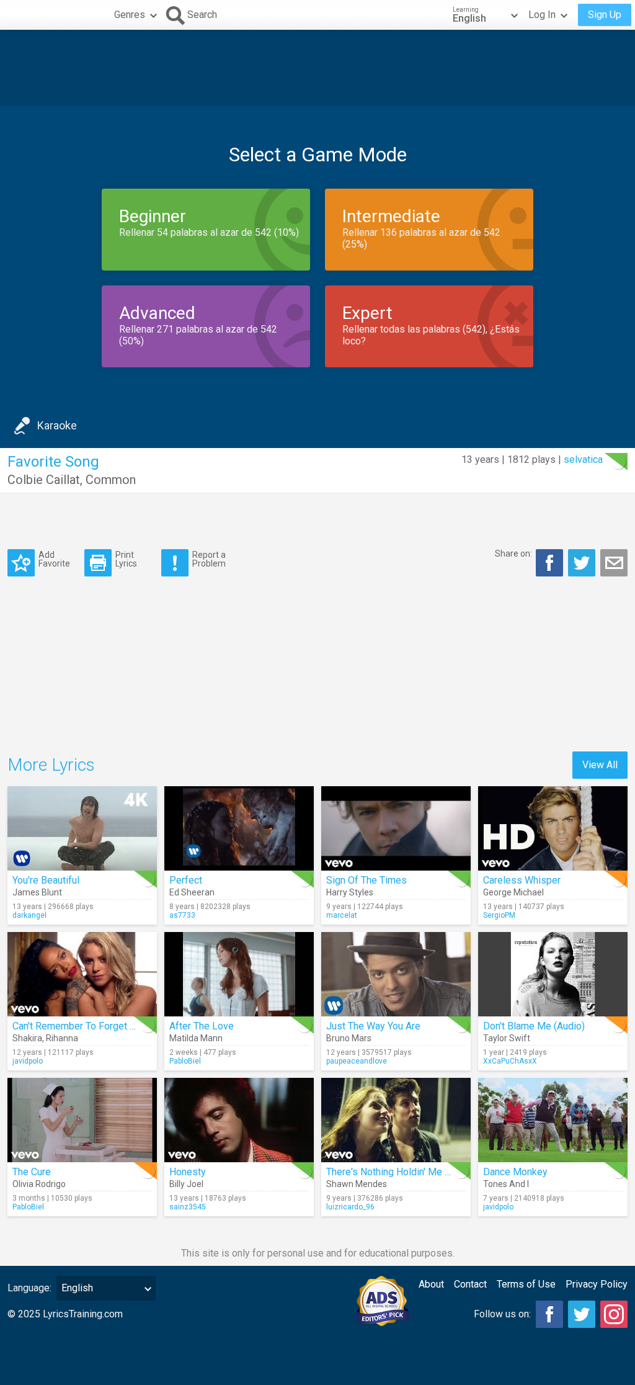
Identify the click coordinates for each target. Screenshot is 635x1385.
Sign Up (604, 14)
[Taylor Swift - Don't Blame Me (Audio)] (553, 974)
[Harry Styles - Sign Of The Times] (396, 828)
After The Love (201, 1026)
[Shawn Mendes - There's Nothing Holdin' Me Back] (396, 1120)
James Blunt (37, 892)
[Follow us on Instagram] (614, 1314)
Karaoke (57, 425)
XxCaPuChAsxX (510, 1061)
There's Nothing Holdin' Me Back (396, 1172)
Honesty (187, 1172)
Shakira (27, 1038)
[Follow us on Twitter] (581, 1314)
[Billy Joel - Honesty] (239, 1120)
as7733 (182, 915)
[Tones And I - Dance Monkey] (553, 1120)
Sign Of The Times (366, 880)
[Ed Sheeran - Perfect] (239, 828)
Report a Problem (209, 559)
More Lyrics (51, 765)
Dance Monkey (515, 1172)
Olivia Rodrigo (39, 1184)
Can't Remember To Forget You (78, 1026)
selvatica (583, 459)
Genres (129, 14)
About (431, 1284)
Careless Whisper (522, 880)
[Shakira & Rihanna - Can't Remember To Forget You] (82, 974)
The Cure (31, 1172)
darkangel (29, 915)
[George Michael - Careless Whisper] (553, 828)
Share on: (513, 553)
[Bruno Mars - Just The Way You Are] (396, 974)
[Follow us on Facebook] (549, 1314)
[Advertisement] (317, 68)
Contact (470, 1284)
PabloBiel (185, 1061)
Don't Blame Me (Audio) (534, 1026)
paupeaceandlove (356, 1061)
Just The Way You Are (373, 1026)
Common (111, 479)
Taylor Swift (506, 1038)
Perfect (185, 880)
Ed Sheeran (192, 892)
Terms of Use (526, 1284)
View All (600, 765)
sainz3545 (187, 1207)
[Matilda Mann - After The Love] (239, 974)
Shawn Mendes (356, 1184)
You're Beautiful (45, 880)
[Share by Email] (614, 562)
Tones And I (506, 1184)
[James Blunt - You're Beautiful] (82, 828)
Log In (542, 14)
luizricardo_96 (350, 1207)
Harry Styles (349, 892)
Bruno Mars (348, 1038)
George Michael (513, 892)
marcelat (341, 915)
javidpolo (27, 1061)
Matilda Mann (196, 1038)
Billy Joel (186, 1184)
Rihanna (62, 1038)
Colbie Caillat (43, 479)
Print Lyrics (126, 559)
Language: (29, 1288)
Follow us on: (502, 1314)
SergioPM (499, 915)
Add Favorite (54, 559)
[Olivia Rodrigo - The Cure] (82, 1120)
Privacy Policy (597, 1284)
